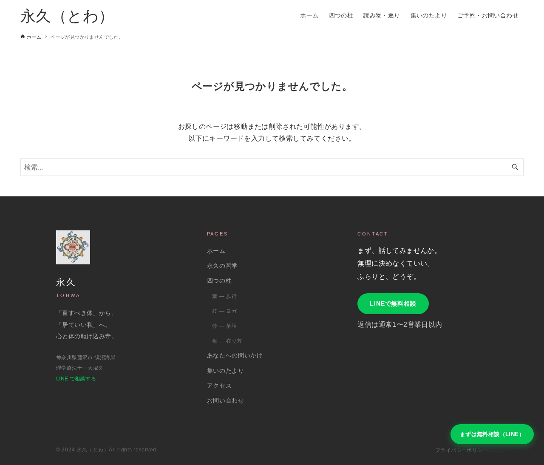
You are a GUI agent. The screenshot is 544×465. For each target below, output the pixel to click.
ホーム (216, 251)
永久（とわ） (67, 15)
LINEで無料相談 (393, 303)
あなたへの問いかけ (235, 355)
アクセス (219, 386)
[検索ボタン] (515, 167)
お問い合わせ (225, 400)
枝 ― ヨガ (224, 311)
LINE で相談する (76, 379)
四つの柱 (219, 281)
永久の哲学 (222, 266)
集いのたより (225, 371)
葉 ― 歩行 (224, 296)
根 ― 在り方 (227, 341)
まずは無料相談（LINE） (492, 434)
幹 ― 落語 (224, 326)
